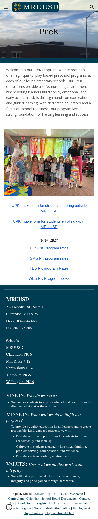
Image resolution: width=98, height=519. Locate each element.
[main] (49, 31)
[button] (6, 7)
